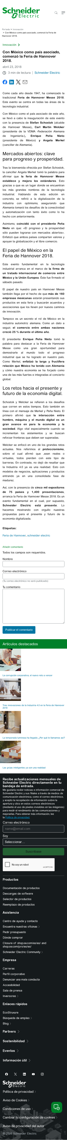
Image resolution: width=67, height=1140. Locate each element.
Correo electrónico (14, 571)
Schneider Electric (47, 72)
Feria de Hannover (14, 535)
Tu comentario (11, 587)
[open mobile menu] (63, 13)
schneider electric (38, 535)
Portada (6, 29)
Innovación (18, 29)
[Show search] (56, 13)
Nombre (8, 559)
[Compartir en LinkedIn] (11, 83)
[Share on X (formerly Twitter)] (18, 83)
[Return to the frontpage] (20, 13)
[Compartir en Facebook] (5, 83)
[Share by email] (25, 83)
